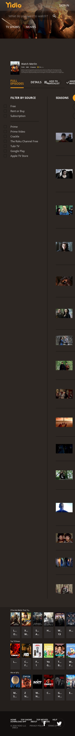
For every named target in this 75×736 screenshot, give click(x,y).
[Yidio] (14, 5)
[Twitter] (59, 723)
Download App (18, 721)
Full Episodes (17, 82)
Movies (31, 27)
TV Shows (13, 27)
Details (36, 82)
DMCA (15, 727)
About (34, 721)
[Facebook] (44, 723)
